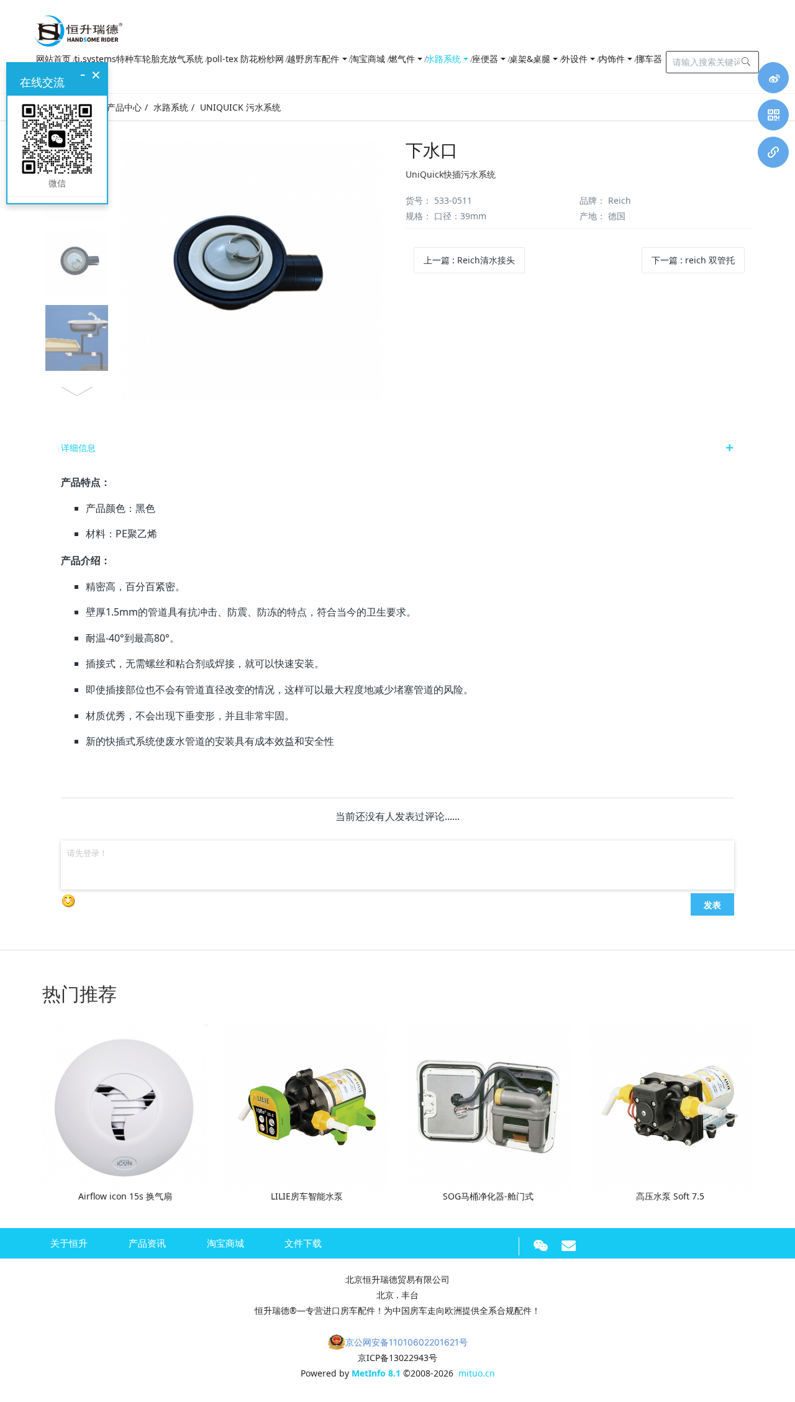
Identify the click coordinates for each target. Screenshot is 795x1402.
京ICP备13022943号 (397, 1357)
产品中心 (124, 107)
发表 (712, 904)
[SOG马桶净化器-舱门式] (488, 1105)
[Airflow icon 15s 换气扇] (124, 1105)
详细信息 (78, 447)
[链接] (773, 152)
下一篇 (693, 260)
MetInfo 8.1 (376, 1373)
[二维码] (773, 114)
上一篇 (469, 260)
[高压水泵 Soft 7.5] (670, 1105)
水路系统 (170, 107)
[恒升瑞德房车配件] (78, 27)
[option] (215, 270)
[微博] (773, 77)
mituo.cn (476, 1373)
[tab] (397, 448)
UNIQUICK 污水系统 (240, 107)
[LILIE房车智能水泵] (306, 1105)
